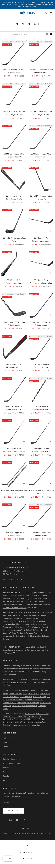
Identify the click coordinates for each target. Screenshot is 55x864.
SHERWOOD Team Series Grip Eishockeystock (14, 71)
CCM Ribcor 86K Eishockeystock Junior (14, 492)
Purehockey (21, 702)
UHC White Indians (29, 705)
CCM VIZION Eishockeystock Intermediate (41, 197)
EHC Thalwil (45, 693)
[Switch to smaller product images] (51, 34)
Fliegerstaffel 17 (9, 702)
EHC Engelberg (26, 696)
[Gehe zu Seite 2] (33, 548)
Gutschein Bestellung (11, 759)
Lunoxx (5, 708)
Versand (6, 767)
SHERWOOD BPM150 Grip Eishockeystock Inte (41, 113)
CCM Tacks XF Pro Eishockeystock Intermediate (41, 281)
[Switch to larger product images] (47, 34)
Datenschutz (7, 746)
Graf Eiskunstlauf (31, 719)
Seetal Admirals (32, 702)
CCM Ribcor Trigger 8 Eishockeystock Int (40, 365)
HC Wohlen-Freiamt (11, 696)
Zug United (7, 705)
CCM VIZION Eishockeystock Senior (14, 239)
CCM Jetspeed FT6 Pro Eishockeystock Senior (41, 450)
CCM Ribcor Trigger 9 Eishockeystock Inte (14, 197)
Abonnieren (13, 811)
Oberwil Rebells (15, 693)
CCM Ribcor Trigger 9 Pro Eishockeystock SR (14, 155)
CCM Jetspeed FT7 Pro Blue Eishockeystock (14, 323)
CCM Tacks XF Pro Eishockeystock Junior (14, 281)
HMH (25, 693)
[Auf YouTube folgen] (17, 820)
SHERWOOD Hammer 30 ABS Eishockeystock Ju (41, 71)
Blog (4, 772)
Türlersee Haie (45, 702)
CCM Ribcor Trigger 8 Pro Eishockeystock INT (14, 408)
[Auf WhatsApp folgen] (24, 820)
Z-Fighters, (16, 705)
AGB (4, 738)
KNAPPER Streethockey (27, 716)
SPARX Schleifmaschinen (27, 722)
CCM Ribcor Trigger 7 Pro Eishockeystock (14, 534)
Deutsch (26, 828)
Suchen (5, 780)
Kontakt (6, 776)
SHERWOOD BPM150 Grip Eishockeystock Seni (14, 113)
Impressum (7, 742)
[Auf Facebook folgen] (4, 820)
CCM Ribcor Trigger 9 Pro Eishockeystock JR (41, 155)
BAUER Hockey (42, 713)
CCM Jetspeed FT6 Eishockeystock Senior (41, 408)
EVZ (42, 690)
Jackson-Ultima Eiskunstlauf (29, 725)
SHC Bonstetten (39, 696)
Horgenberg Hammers (15, 699)
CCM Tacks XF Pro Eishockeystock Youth (41, 239)
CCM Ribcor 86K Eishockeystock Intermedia (41, 492)
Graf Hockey (18, 719)
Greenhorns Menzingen (34, 699)
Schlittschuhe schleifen (12, 763)
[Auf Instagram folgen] (10, 820)
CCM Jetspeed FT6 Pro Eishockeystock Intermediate (14, 450)
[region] (27, 849)
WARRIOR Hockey (10, 716)
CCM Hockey (30, 713)
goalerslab (42, 705)
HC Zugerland (33, 693)
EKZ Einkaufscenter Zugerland (14, 607)
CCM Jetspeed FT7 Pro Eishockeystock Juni (14, 365)
